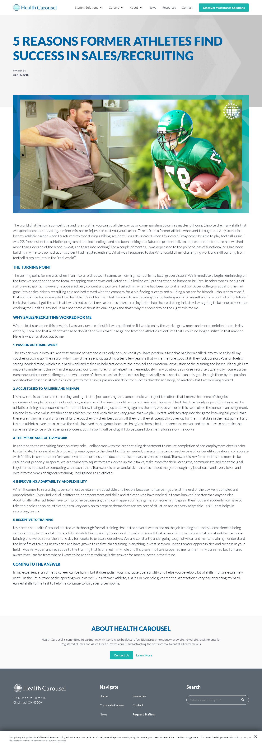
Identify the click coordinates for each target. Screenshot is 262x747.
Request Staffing (144, 714)
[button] (89, 7)
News (152, 7)
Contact (187, 7)
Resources (169, 7)
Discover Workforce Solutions (224, 7)
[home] (35, 8)
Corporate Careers (112, 705)
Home (104, 696)
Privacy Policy (59, 740)
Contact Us (121, 655)
